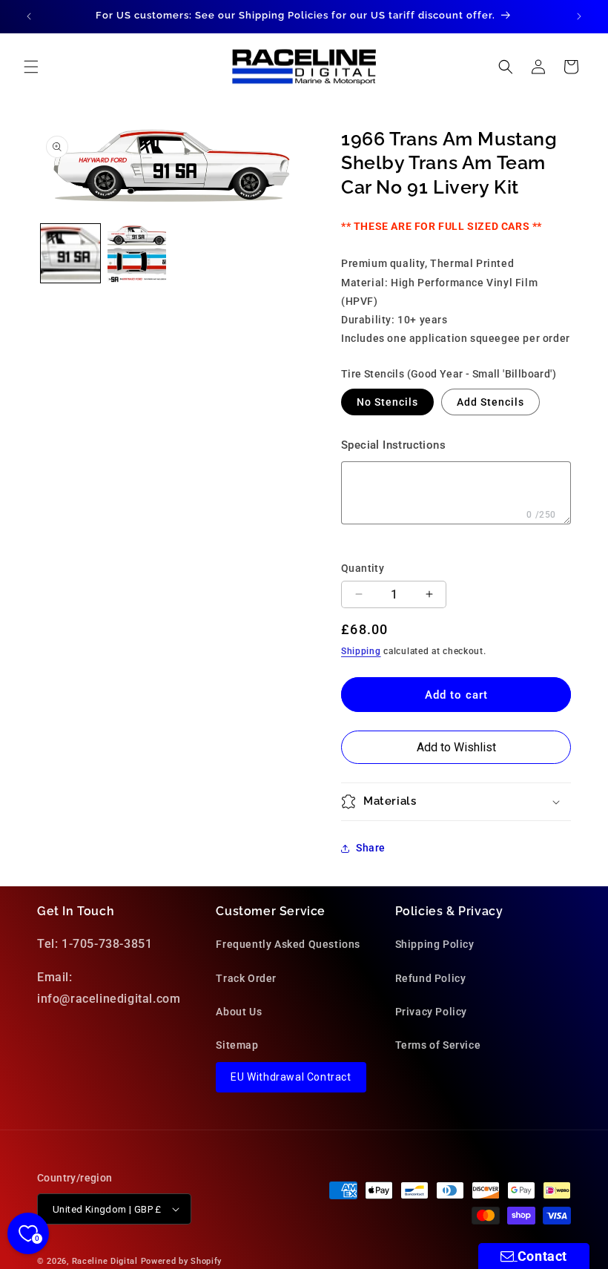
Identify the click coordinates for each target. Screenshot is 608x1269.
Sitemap (237, 1045)
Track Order (246, 978)
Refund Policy (430, 978)
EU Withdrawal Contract (291, 1077)
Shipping (361, 651)
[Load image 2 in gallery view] (137, 253)
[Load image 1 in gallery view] (70, 253)
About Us (239, 1012)
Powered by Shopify (181, 1261)
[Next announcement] (579, 16)
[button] (31, 66)
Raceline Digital (105, 1261)
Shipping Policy (435, 944)
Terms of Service (438, 1045)
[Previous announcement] (29, 16)
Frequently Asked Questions (288, 944)
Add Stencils (490, 402)
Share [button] (371, 848)
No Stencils (387, 402)
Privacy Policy (431, 1012)
